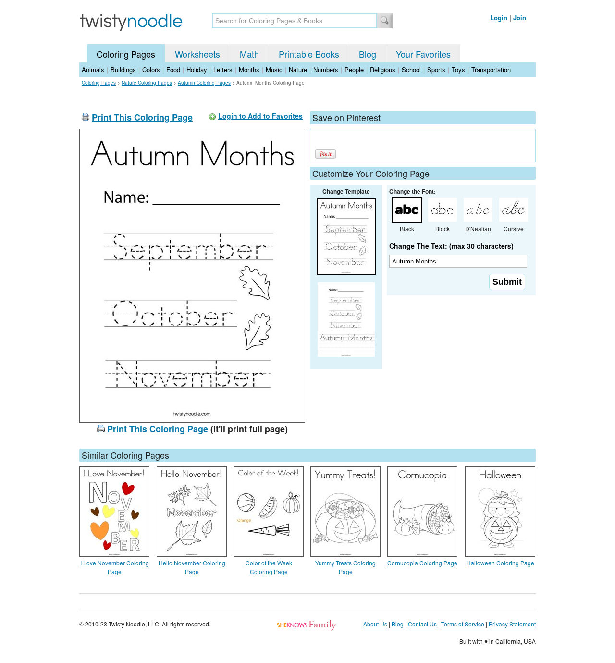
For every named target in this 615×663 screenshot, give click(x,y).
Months (249, 69)
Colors (151, 69)
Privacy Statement (512, 624)
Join (519, 17)
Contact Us (422, 624)
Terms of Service (462, 624)
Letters (223, 69)
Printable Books (309, 54)
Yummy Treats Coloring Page (345, 567)
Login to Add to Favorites (260, 116)
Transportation (491, 69)
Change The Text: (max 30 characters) (451, 245)
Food (173, 69)
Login (498, 17)
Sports (436, 69)
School (411, 69)
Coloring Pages (126, 54)
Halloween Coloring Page (500, 563)
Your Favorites (423, 54)
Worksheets (197, 54)
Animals (93, 69)
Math (249, 54)
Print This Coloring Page (142, 117)
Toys (458, 69)
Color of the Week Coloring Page (269, 567)
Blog (367, 54)
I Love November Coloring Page (114, 567)
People (354, 69)
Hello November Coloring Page (192, 567)
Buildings (123, 69)
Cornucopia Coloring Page (422, 563)
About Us (375, 624)
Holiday (196, 69)
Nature (298, 69)
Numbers (325, 69)
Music (274, 69)
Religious (382, 69)
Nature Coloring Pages (147, 82)
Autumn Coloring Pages (204, 82)
